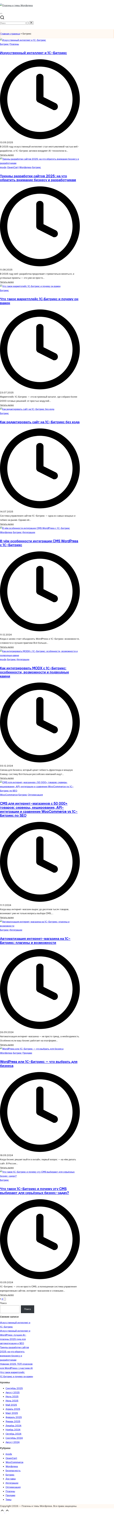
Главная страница (10, 33)
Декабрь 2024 (13, 1425)
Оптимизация (35, 794)
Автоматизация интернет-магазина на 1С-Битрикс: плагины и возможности (35, 940)
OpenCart (13, 167)
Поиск (3, 1303)
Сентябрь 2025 (14, 1388)
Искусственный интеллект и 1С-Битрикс (33, 53)
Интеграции (28, 532)
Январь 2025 (13, 1421)
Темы (8, 1499)
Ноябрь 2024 (13, 1429)
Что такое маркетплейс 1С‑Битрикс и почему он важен (39, 301)
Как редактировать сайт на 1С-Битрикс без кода (40, 422)
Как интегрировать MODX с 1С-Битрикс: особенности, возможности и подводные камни (34, 672)
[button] (27, 23)
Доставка (11, 1478)
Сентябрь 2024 (14, 1438)
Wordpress (25, 167)
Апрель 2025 (13, 1409)
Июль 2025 (12, 1396)
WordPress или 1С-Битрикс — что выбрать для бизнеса (38, 1063)
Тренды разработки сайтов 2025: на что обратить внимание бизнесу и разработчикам (38, 178)
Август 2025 (13, 1392)
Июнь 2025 (12, 1400)
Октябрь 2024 (13, 1433)
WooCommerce (9, 794)
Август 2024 (13, 1442)
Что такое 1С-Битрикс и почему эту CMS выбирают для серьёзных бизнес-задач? (34, 1191)
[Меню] (1, 13)
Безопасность (13, 1470)
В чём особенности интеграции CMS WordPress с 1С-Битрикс (39, 543)
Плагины (14, 44)
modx (3, 167)
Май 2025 (11, 1404)
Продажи (27, 1052)
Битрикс (4, 44)
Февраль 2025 (14, 1417)
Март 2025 (12, 1413)
